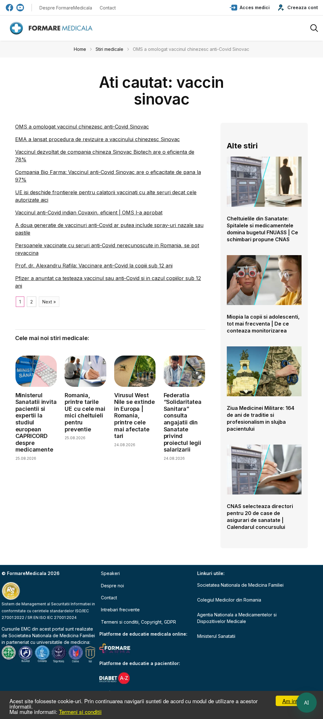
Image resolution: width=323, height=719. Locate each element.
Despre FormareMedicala (65, 7)
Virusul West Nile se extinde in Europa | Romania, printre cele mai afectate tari (134, 416)
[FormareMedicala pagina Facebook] (9, 7)
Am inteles (294, 701)
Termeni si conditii (80, 712)
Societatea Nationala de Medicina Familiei (52, 635)
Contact (108, 7)
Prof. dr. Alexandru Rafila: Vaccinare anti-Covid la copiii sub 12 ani (94, 265)
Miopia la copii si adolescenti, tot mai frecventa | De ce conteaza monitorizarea (263, 324)
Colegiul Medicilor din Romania (229, 599)
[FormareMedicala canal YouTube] (20, 7)
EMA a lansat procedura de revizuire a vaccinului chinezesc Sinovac (97, 139)
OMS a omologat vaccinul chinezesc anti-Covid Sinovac (82, 126)
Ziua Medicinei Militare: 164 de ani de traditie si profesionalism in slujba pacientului (260, 418)
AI (306, 702)
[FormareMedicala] (52, 28)
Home (80, 49)
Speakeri (110, 573)
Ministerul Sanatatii (216, 636)
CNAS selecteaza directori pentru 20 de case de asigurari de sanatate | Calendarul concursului (260, 516)
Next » (49, 301)
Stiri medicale (109, 49)
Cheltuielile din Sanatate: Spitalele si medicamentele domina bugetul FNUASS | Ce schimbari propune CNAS (262, 229)
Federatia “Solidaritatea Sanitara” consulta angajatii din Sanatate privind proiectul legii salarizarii (183, 422)
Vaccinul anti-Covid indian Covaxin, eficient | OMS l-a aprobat (88, 212)
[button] (250, 7)
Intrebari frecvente (120, 609)
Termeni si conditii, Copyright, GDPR (138, 622)
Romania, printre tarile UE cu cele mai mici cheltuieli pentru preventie (85, 412)
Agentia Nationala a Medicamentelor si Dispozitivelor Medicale (237, 618)
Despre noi (112, 585)
